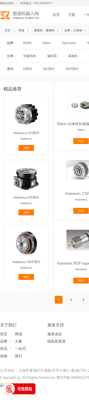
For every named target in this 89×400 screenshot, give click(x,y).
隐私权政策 (56, 341)
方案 (71, 15)
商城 (21, 30)
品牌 (3, 341)
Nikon (47, 43)
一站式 (20, 349)
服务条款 (54, 334)
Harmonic (69, 43)
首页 (56, 15)
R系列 (27, 69)
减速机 (73, 56)
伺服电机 (29, 56)
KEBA (27, 43)
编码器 (52, 56)
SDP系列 (71, 69)
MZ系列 (48, 69)
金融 (3, 356)
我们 (18, 356)
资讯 (3, 349)
